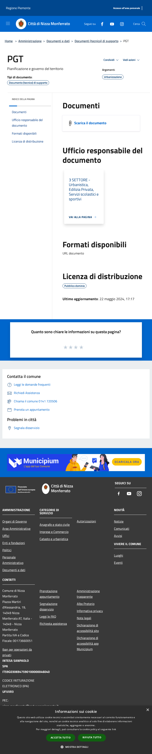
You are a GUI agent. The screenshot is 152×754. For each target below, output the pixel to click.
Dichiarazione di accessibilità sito (88, 628)
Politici (6, 550)
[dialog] (76, 730)
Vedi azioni (129, 60)
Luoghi (118, 555)
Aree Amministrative (16, 528)
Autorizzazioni (86, 521)
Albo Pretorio (85, 603)
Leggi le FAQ (48, 616)
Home (9, 41)
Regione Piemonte (18, 8)
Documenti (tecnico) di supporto (96, 41)
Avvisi (118, 535)
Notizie (119, 521)
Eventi (118, 562)
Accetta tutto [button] (61, 737)
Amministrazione (30, 41)
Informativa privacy (90, 610)
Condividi (109, 60)
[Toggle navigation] (8, 23)
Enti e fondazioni (13, 543)
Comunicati (121, 528)
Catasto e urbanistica (54, 539)
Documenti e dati (58, 41)
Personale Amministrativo (12, 560)
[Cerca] (143, 23)
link (114, 729)
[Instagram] (120, 23)
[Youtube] (110, 23)
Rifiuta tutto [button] (92, 737)
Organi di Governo (14, 521)
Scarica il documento (90, 123)
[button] (76, 746)
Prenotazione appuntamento (49, 594)
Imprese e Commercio (54, 531)
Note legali (84, 618)
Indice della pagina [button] (23, 99)
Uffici (5, 535)
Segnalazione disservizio (48, 606)
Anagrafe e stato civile (55, 524)
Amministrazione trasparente (88, 594)
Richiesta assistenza (53, 623)
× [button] (147, 709)
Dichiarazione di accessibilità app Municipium (88, 643)
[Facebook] (100, 23)
